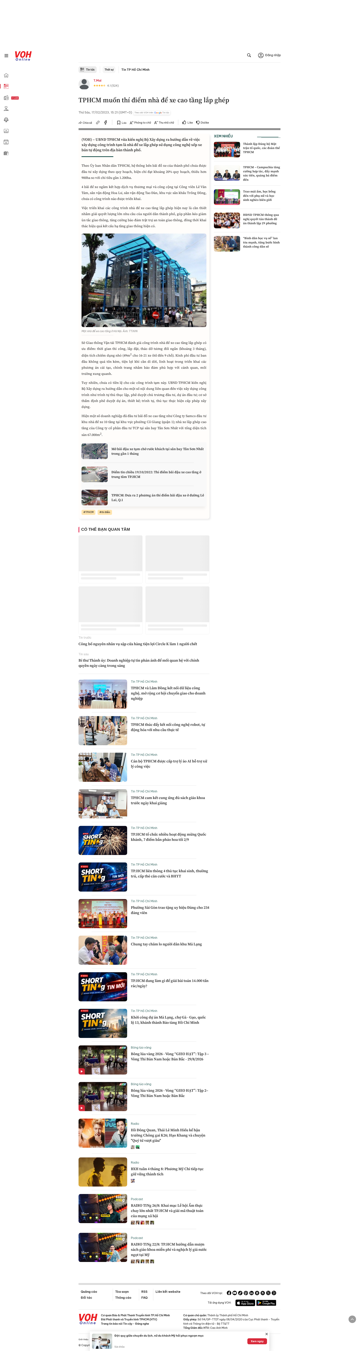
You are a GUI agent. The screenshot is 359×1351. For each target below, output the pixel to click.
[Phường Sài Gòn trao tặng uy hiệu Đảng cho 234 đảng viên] (103, 913)
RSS (144, 1292)
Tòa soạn (122, 1292)
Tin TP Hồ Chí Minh (135, 69)
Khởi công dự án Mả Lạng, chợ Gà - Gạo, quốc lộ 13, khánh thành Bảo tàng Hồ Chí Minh (168, 1020)
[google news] (257, 1293)
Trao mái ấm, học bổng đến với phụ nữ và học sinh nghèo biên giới (259, 195)
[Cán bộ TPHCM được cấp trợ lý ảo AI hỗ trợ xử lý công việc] (103, 767)
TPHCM (89, 512)
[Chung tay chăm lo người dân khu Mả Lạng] (103, 950)
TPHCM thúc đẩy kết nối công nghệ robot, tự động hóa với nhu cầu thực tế (168, 727)
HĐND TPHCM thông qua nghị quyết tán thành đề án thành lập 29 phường (261, 219)
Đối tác (86, 1297)
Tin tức (90, 69)
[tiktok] (240, 1293)
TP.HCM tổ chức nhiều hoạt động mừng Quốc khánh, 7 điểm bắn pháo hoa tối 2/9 (168, 837)
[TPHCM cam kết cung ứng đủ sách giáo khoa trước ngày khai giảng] (103, 803)
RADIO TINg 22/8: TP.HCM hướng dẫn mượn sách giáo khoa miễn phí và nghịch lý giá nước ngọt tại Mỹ (169, 1249)
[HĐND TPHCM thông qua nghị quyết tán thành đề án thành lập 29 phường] (227, 220)
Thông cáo (123, 1297)
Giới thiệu (83, 1339)
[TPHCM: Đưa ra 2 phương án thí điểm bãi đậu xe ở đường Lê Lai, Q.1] (95, 497)
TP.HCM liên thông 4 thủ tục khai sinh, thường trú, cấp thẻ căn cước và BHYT (169, 873)
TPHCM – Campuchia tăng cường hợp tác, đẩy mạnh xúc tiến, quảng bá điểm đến (261, 173)
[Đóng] (266, 1334)
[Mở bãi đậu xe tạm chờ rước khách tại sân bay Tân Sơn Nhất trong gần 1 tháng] (95, 451)
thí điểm (105, 512)
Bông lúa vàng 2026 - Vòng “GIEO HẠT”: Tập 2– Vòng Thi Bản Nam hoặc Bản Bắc (169, 1093)
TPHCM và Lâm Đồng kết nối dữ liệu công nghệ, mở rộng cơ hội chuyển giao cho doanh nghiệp (168, 693)
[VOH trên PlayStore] (266, 1303)
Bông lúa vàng (141, 1047)
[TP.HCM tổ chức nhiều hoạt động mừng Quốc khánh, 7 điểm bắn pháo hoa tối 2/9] (103, 840)
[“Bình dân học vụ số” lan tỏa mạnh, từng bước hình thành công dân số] (227, 244)
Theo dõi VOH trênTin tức (151, 112)
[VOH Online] (88, 1319)
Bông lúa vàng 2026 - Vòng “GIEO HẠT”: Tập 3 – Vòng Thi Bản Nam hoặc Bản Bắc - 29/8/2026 (170, 1056)
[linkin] (251, 1293)
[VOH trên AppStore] (245, 1303)
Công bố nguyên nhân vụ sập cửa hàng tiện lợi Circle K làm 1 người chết (138, 643)
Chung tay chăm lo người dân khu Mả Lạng (166, 944)
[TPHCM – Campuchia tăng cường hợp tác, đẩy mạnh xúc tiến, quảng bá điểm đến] (227, 173)
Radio (135, 1123)
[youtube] (234, 1293)
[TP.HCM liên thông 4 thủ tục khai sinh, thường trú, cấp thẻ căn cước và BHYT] (103, 877)
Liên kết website (168, 1292)
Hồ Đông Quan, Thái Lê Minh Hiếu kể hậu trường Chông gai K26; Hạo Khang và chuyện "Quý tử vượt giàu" (168, 1135)
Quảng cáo (89, 1292)
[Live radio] (21, 98)
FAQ (144, 1297)
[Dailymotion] (274, 1293)
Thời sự (109, 69)
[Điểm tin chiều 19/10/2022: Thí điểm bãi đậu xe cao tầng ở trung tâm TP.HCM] (95, 474)
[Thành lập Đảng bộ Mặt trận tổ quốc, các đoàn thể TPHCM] (227, 149)
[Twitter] (268, 1293)
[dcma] (262, 1293)
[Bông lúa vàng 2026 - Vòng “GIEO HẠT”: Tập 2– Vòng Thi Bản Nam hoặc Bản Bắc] (103, 1096)
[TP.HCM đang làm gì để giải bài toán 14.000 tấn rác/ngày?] (103, 986)
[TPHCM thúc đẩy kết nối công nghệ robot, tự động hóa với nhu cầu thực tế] (103, 730)
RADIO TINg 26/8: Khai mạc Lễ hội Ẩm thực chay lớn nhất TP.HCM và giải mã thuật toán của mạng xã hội (167, 1210)
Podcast (137, 1199)
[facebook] (105, 123)
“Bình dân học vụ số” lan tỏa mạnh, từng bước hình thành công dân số (261, 242)
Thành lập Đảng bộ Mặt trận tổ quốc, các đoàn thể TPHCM (261, 148)
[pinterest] (246, 1293)
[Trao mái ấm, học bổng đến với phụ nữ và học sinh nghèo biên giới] (227, 197)
